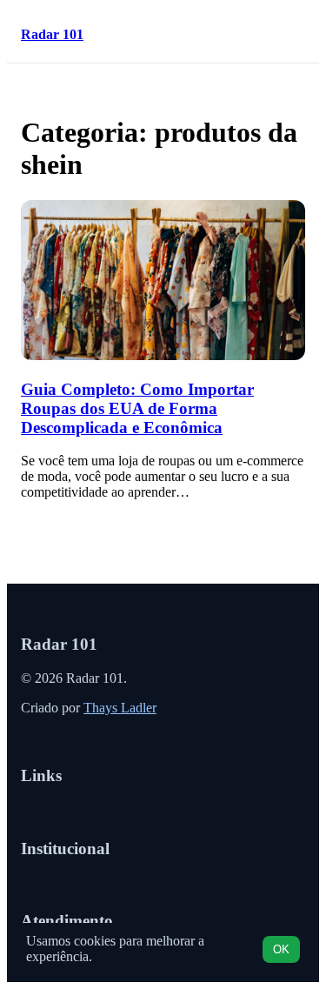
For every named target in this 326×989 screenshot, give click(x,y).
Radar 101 (52, 34)
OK (281, 949)
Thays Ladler (119, 707)
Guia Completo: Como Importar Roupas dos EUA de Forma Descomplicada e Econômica (137, 408)
